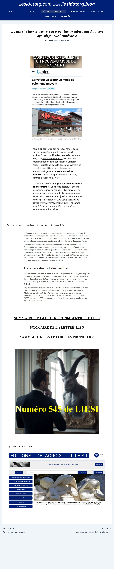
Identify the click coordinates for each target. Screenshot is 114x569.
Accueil (12, 11)
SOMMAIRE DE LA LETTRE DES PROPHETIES (57, 337)
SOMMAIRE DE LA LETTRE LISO (57, 327)
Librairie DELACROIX (98, 11)
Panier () (66, 16)
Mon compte (51, 16)
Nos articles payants (53, 11)
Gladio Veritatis (77, 11)
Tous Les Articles (29, 11)
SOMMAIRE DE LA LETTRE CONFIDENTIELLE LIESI (57, 318)
